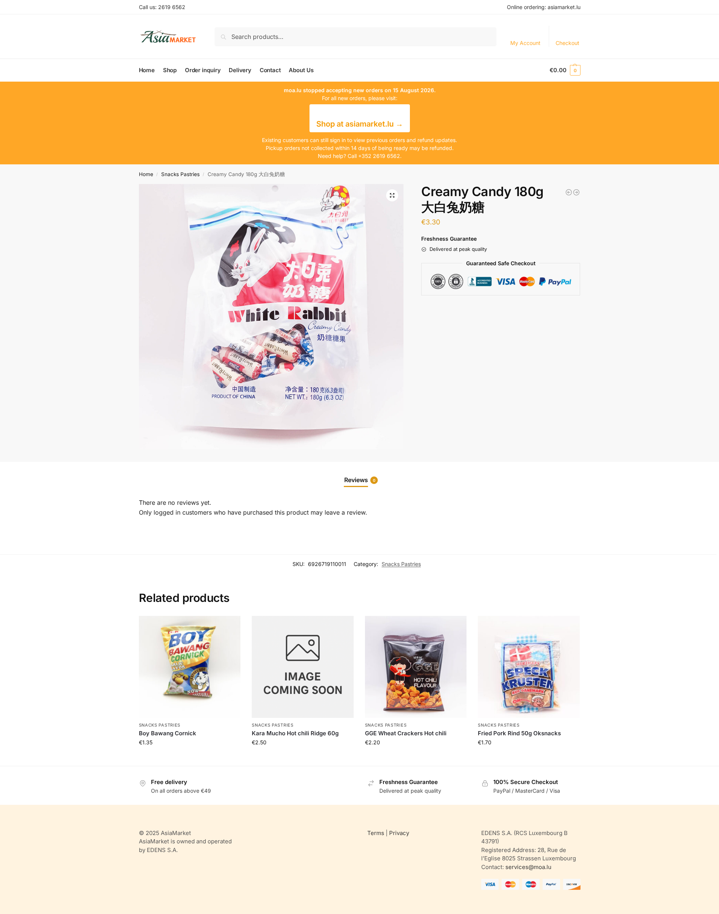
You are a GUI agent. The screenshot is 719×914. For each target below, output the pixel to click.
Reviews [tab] (360, 480)
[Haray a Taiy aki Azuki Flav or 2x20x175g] (576, 192)
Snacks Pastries (180, 174)
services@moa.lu (528, 867)
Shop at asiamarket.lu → (359, 123)
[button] (565, 70)
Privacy (399, 833)
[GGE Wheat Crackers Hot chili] (416, 667)
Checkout (567, 43)
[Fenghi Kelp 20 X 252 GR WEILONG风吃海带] (569, 192)
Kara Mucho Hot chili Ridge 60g (295, 733)
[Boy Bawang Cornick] (190, 667)
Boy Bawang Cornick (167, 733)
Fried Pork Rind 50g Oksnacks (519, 733)
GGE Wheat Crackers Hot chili (405, 733)
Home (146, 174)
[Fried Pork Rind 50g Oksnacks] (529, 667)
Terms (375, 833)
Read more (189, 758)
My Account (525, 43)
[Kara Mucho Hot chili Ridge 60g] (303, 667)
